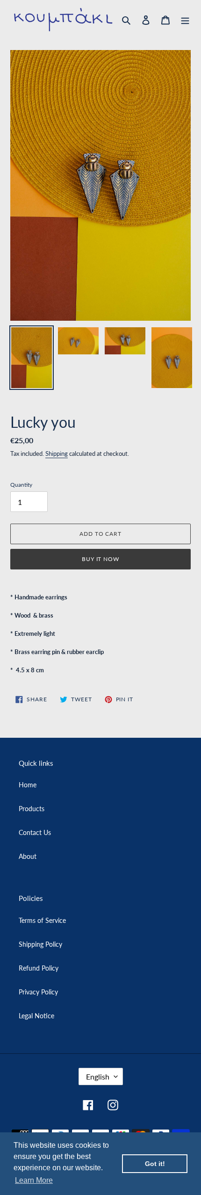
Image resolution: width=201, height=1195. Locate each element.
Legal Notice (36, 1016)
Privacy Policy (38, 992)
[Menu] (185, 19)
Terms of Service (42, 920)
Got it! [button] (155, 1163)
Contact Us (35, 832)
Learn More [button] (34, 1180)
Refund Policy (38, 968)
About (27, 856)
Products (31, 809)
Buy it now (101, 558)
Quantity (21, 484)
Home (27, 785)
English (97, 1076)
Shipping (56, 453)
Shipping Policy (40, 944)
